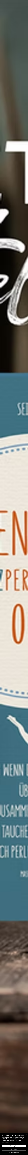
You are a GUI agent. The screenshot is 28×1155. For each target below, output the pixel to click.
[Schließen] (26, 1135)
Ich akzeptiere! (14, 1146)
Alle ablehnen (13, 1149)
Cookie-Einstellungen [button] (14, 1152)
